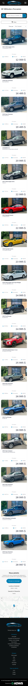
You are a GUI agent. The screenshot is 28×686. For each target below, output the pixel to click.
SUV (14, 670)
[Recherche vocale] (3, 15)
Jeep (14, 657)
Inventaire (14, 636)
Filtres (14, 22)
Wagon (14, 674)
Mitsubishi (14, 662)
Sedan (14, 672)
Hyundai (14, 664)
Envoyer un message (14, 581)
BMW (14, 661)
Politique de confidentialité (14, 644)
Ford (14, 659)
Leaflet (11, 617)
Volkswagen (14, 655)
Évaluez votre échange (14, 640)
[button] (14, 605)
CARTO (26, 617)
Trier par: (11, 26)
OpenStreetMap (17, 617)
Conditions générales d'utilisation (14, 646)
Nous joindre (14, 642)
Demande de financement (14, 638)
